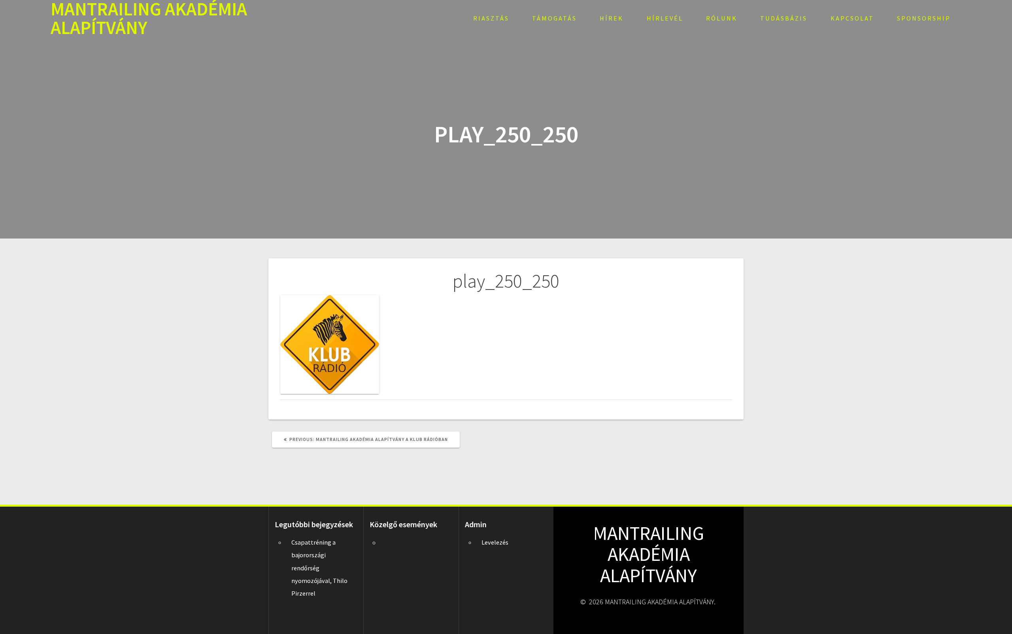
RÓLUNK (721, 18)
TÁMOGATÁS (554, 18)
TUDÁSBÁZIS (783, 18)
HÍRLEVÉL (665, 18)
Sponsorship (924, 18)
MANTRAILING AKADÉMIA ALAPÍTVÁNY (149, 18)
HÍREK (611, 18)
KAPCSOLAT (852, 18)
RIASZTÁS (491, 18)
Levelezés (494, 542)
